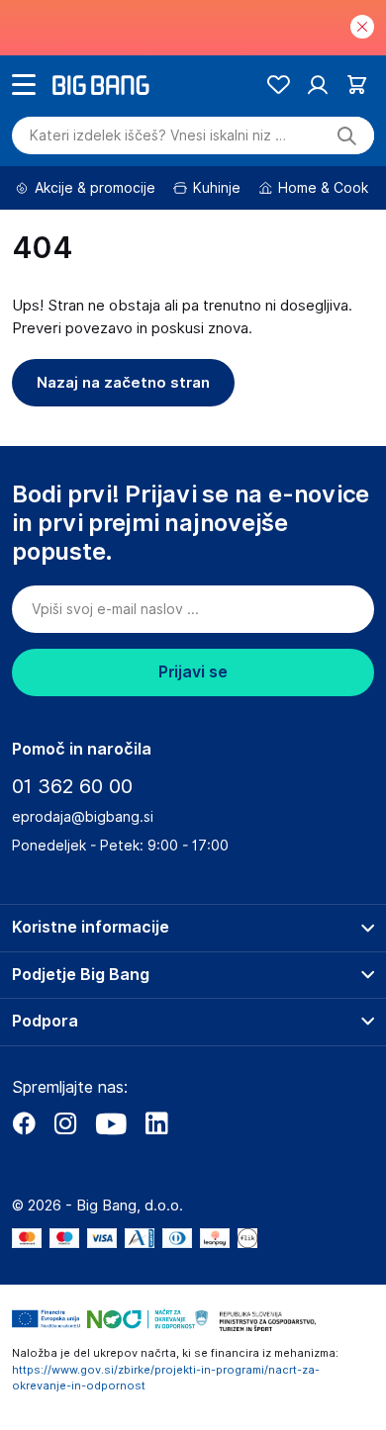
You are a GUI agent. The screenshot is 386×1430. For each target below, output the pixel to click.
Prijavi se (193, 672)
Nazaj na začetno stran (123, 383)
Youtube (111, 1123)
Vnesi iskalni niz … (158, 135)
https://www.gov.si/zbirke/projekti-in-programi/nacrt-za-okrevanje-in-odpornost (166, 1378)
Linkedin (156, 1123)
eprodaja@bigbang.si (82, 817)
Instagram (65, 1123)
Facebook (24, 1123)
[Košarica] (356, 84)
